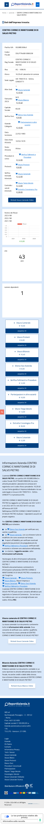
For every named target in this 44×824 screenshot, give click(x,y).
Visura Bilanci (9, 757)
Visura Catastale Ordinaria (14, 776)
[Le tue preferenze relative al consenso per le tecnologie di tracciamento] (40, 820)
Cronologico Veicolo (12, 774)
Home (4, 12)
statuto (10, 551)
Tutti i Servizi (10, 752)
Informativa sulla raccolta (14, 821)
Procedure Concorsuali (13, 766)
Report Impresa (22, 580)
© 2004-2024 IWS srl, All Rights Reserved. (15, 803)
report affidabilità (13, 540)
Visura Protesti (10, 760)
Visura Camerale (10, 755)
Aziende (7, 741)
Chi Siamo (8, 744)
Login (7, 738)
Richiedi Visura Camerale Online (22, 200)
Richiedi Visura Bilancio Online (22, 685)
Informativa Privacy (12, 749)
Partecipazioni (10, 768)
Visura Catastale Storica (14, 779)
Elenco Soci (9, 763)
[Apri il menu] (7, 4)
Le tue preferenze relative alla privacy (24, 816)
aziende (11, 12)
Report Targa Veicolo (12, 771)
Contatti (8, 746)
